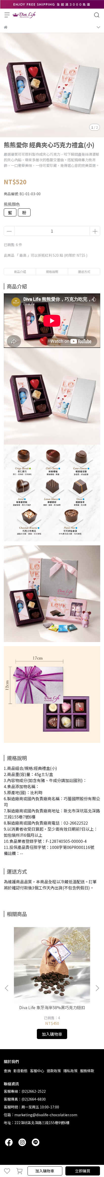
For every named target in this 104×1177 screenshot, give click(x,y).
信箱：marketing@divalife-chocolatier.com (40, 1114)
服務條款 (87, 1070)
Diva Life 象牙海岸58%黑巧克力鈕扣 (52, 1007)
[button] (97, 988)
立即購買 (82, 1170)
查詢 (7, 1070)
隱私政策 (70, 1070)
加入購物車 (44, 1170)
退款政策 (54, 1070)
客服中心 (37, 1070)
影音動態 (20, 1070)
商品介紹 (20, 271)
